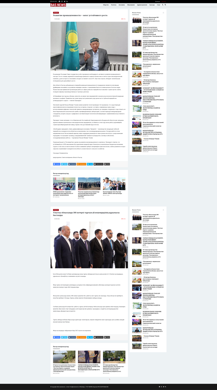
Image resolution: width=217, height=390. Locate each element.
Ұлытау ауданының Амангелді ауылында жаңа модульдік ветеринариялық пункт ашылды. (88, 194)
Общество (106, 5)
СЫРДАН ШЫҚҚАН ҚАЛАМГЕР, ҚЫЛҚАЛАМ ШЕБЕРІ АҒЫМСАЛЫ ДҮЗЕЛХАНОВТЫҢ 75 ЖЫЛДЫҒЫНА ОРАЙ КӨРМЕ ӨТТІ (153, 44)
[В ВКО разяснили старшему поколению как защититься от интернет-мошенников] (64, 183)
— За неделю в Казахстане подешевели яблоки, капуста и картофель (153, 73)
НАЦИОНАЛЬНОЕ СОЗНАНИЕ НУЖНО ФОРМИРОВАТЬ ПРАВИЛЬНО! (152, 116)
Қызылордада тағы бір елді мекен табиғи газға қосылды (112, 192)
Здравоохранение (142, 5)
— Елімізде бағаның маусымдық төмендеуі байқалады (151, 81)
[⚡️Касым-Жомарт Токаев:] (136, 141)
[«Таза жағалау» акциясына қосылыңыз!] (136, 66)
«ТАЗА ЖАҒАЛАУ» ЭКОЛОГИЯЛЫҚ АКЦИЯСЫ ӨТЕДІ (151, 108)
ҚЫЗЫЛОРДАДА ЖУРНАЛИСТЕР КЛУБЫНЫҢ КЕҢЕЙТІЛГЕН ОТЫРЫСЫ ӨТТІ (153, 132)
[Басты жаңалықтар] (58, 5)
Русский (164, 1)
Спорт (158, 5)
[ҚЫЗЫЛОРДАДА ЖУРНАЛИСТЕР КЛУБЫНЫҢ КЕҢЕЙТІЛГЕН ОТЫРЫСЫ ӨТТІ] (136, 133)
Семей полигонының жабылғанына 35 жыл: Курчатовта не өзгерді (150, 148)
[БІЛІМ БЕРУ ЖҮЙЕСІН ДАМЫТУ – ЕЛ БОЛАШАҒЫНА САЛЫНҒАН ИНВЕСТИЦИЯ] (136, 90)
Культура (152, 5)
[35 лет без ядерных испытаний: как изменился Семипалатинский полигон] (136, 125)
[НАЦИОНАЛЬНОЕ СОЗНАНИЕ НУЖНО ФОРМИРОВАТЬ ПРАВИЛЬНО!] (136, 116)
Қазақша (157, 1)
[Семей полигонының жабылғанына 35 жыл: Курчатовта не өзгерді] (136, 148)
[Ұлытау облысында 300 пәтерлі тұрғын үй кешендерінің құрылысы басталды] (136, 20)
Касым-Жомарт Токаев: (151, 139)
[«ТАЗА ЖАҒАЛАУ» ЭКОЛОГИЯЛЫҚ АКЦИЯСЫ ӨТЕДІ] (136, 108)
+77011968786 (88, 386)
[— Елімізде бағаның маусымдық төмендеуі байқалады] (136, 82)
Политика (113, 5)
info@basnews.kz (74, 386)
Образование (131, 5)
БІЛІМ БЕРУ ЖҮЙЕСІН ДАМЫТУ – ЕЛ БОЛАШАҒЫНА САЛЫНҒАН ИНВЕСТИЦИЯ (153, 89)
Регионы (56, 12)
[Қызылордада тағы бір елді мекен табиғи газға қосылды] (114, 183)
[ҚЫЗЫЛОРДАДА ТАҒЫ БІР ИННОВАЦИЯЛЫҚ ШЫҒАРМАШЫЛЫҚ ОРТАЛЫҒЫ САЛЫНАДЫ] (136, 98)
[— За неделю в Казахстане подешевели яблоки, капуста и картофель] (136, 74)
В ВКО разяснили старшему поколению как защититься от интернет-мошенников (63, 193)
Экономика (122, 5)
